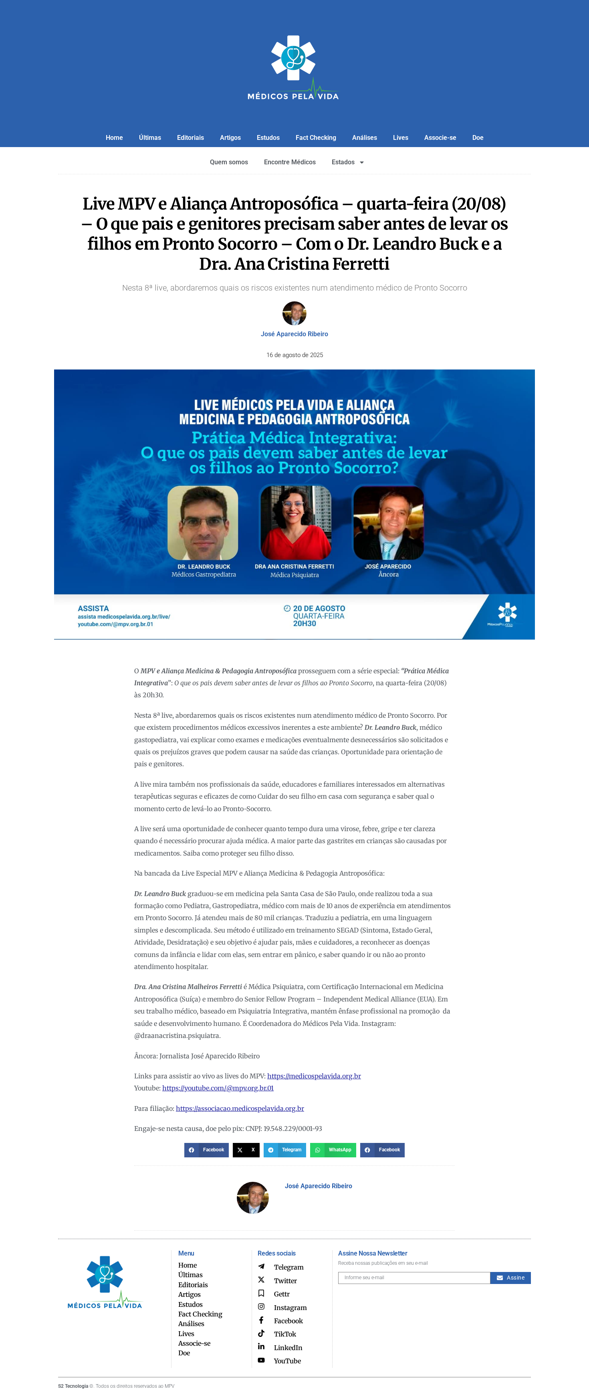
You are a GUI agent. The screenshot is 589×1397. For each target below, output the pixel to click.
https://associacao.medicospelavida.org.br (240, 1108)
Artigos (230, 137)
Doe (478, 137)
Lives (400, 137)
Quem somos (229, 162)
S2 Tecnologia (73, 1386)
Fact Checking (316, 137)
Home (114, 137)
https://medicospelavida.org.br (314, 1076)
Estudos (268, 137)
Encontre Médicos (290, 162)
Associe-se (440, 137)
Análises (364, 137)
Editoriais (190, 137)
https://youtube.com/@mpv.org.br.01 (218, 1088)
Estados (343, 162)
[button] (206, 1150)
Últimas (150, 137)
